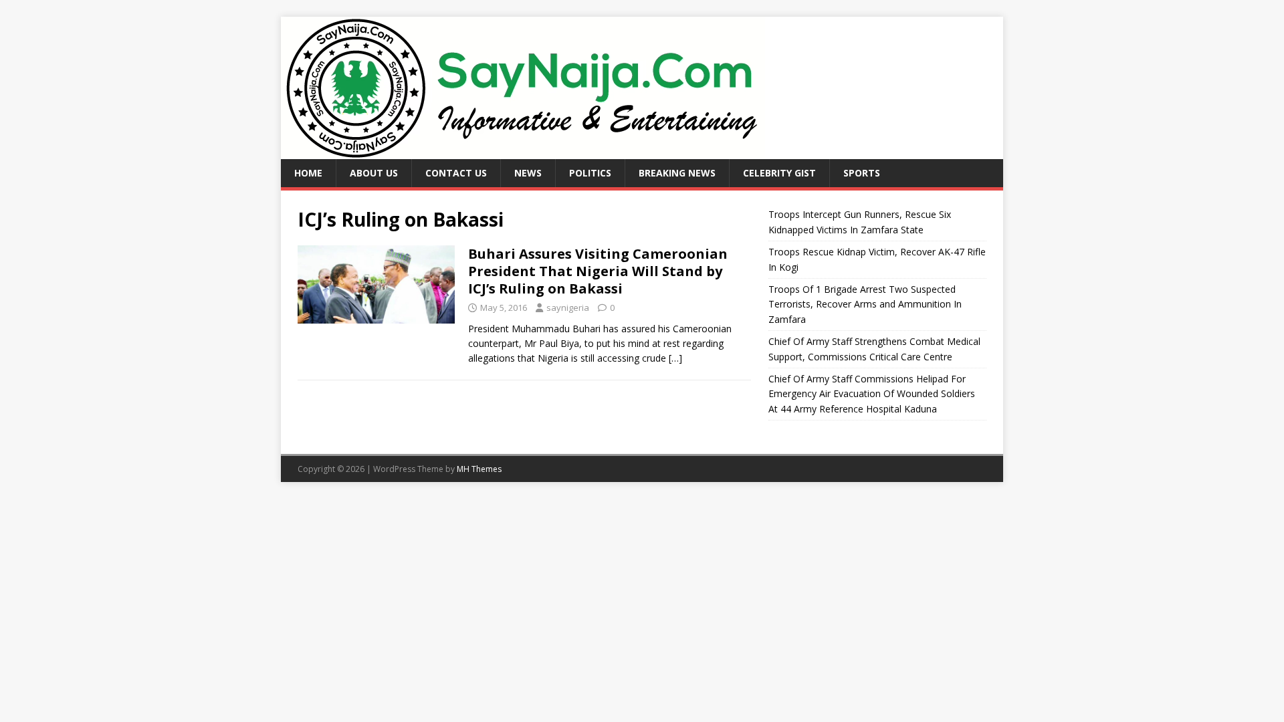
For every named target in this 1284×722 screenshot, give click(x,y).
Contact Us (456, 172)
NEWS (528, 172)
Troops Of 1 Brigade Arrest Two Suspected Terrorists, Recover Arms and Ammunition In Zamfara (865, 304)
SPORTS (861, 172)
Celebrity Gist (779, 172)
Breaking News (677, 172)
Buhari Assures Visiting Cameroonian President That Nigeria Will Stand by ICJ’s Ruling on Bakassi (598, 271)
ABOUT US (374, 172)
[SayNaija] (523, 151)
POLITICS (590, 172)
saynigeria (567, 308)
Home (308, 172)
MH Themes (479, 469)
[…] (675, 358)
